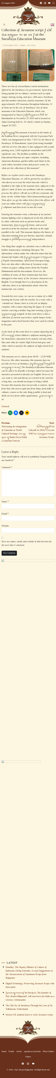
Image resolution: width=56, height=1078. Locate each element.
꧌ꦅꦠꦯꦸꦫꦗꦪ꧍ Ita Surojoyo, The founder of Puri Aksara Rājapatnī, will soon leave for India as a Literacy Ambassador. (30, 996)
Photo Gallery (48, 1051)
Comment (7, 467)
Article (19, 1051)
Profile (11, 1051)
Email (5, 514)
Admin (22, 45)
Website (5, 526)
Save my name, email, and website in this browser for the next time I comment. (27, 543)
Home (4, 1051)
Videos (28, 1057)
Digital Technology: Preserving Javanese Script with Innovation (30, 985)
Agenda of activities (32, 1051)
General (5, 406)
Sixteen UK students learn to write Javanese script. (30, 1015)
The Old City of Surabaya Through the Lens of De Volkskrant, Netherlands (29, 1007)
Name (5, 502)
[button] (4, 24)
